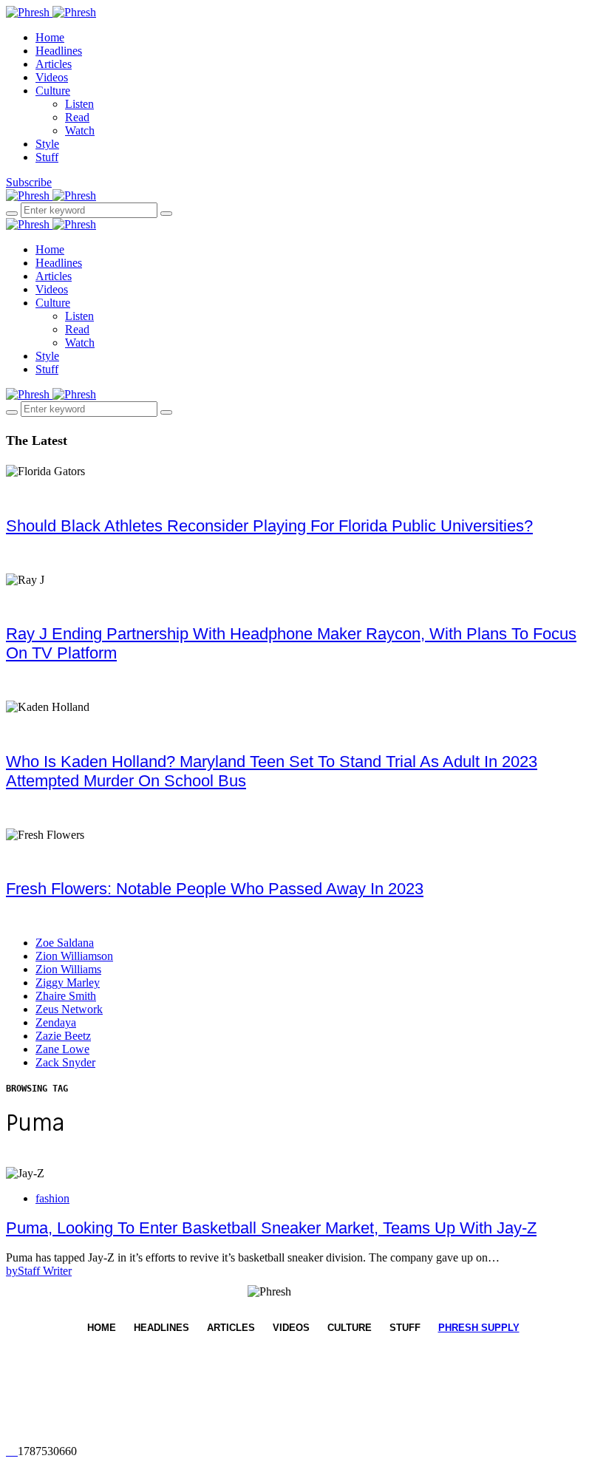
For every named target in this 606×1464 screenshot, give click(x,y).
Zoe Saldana (64, 942)
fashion (52, 1198)
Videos (51, 77)
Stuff (46, 157)
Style (47, 143)
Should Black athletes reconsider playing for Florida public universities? (269, 526)
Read (77, 117)
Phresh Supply (479, 1327)
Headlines (58, 50)
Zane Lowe (62, 1049)
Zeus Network (69, 1009)
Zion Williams (68, 969)
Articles (53, 64)
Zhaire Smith (65, 996)
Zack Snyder (65, 1062)
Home (49, 37)
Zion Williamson (74, 956)
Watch (80, 130)
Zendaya (55, 1022)
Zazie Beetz (63, 1035)
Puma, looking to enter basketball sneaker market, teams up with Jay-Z (271, 1228)
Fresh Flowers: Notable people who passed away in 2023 (214, 888)
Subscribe (29, 182)
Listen (79, 104)
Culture (52, 90)
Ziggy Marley (67, 982)
